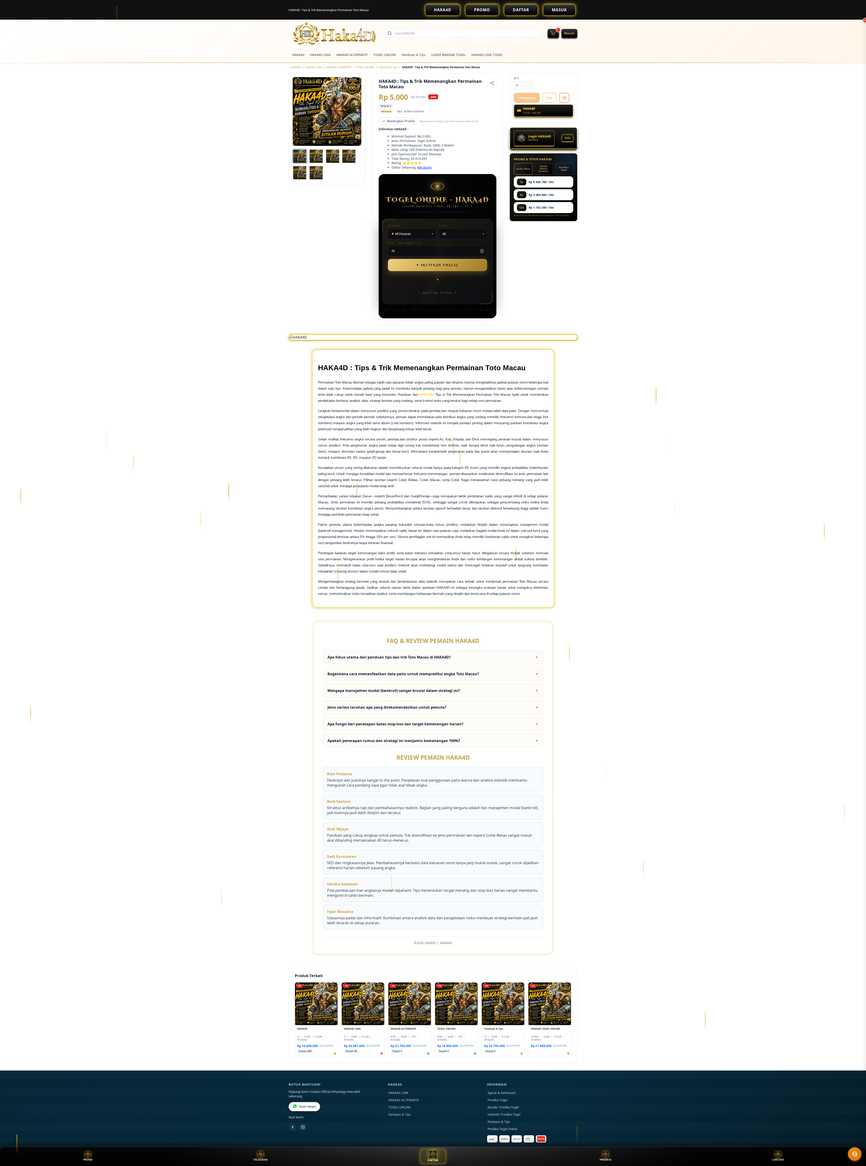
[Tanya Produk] (564, 98)
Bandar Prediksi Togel (503, 1107)
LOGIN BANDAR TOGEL (448, 55)
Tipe (442, 226)
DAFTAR (521, 9)
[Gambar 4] (349, 156)
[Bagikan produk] (491, 83)
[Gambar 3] (332, 156)
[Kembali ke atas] (856, 1143)
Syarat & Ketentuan (502, 1093)
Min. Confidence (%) (405, 243)
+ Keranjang (527, 98)
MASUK (559, 9)
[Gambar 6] (316, 172)
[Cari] (389, 33)
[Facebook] (292, 1127)
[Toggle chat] (854, 1154)
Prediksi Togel (564, 168)
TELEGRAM (260, 1159)
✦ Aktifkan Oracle (437, 265)
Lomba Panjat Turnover (543, 168)
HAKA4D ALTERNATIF (352, 55)
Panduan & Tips (414, 55)
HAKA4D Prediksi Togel (504, 1114)
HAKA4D (442, 9)
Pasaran (394, 226)
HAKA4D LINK (320, 55)
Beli (549, 98)
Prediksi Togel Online (502, 1129)
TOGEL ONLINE (384, 55)
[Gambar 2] (316, 156)
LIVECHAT (778, 1159)
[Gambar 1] (300, 156)
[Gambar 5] (300, 172)
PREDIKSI (605, 1159)
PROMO (482, 9)
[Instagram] (303, 1127)
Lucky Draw (523, 169)
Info (567, 138)
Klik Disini (424, 167)
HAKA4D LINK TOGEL (487, 55)
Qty (516, 78)
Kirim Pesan (307, 1107)
